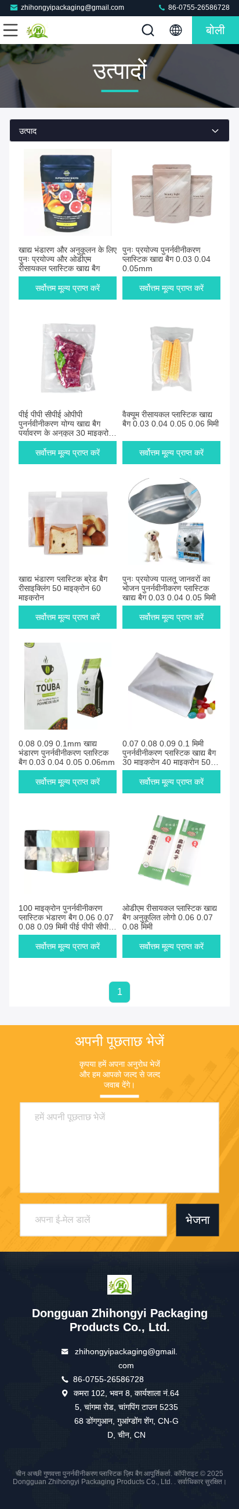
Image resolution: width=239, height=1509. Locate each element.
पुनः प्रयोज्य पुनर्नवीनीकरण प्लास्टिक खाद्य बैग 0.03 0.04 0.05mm (166, 259)
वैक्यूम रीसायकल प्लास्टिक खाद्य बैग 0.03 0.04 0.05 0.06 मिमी (170, 419)
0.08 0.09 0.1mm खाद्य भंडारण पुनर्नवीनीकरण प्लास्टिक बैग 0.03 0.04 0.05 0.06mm (67, 753)
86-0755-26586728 (198, 7)
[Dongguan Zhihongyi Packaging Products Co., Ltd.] (49, 30)
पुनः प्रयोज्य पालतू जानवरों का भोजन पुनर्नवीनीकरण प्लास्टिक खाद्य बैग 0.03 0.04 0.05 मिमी (169, 588)
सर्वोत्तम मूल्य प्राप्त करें (67, 288)
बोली (215, 30)
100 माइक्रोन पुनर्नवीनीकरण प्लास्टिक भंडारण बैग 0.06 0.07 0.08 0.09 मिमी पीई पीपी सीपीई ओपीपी (66, 922)
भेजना (198, 1219)
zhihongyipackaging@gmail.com (72, 7)
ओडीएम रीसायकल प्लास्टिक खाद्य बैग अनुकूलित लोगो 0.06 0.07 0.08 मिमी (169, 917)
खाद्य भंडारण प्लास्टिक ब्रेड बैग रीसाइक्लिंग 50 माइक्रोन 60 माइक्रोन (63, 588)
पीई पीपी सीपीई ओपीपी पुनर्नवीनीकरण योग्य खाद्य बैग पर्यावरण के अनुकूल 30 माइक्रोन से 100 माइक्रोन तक (66, 428)
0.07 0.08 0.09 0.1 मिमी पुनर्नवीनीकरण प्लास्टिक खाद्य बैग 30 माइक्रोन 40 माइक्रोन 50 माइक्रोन (169, 757)
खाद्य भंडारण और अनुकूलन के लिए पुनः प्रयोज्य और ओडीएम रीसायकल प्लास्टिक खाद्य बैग (68, 259)
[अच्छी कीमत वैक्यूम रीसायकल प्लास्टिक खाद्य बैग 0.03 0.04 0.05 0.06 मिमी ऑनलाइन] (171, 357)
